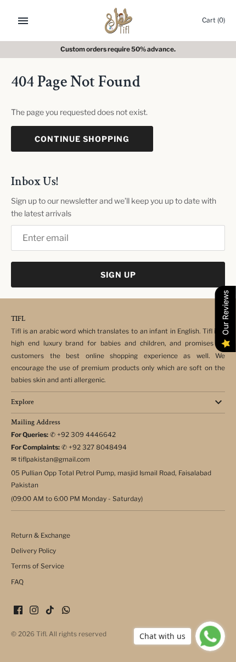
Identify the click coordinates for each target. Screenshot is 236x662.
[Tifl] (118, 20)
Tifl (41, 634)
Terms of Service (37, 566)
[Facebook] (18, 611)
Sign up (118, 274)
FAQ (17, 582)
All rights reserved (77, 634)
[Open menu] (23, 21)
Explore (22, 402)
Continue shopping (82, 138)
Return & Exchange (40, 535)
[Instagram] (34, 611)
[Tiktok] (50, 611)
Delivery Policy (33, 551)
